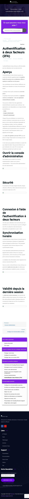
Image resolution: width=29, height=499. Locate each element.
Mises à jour (5, 459)
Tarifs (3, 437)
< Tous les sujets (7, 38)
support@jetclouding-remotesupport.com (12, 485)
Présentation (5, 453)
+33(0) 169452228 (8, 483)
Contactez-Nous (6, 446)
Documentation (5, 456)
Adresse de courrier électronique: (9, 473)
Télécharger (5, 440)
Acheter (4, 443)
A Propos (4, 434)
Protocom (12, 494)
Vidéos (4, 462)
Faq (3, 465)
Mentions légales (5, 496)
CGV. (12, 496)
